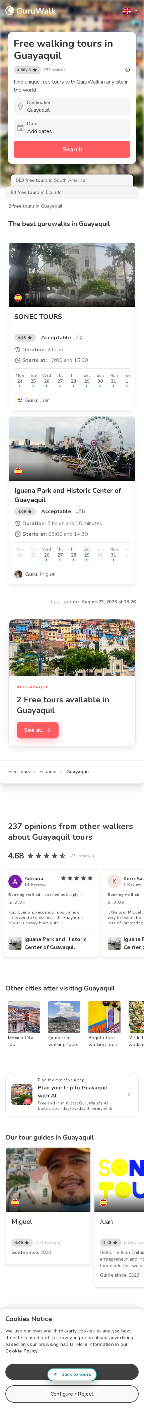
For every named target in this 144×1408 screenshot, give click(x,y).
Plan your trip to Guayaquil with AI (72, 1091)
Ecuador (48, 772)
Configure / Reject (72, 1394)
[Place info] (127, 70)
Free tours (19, 772)
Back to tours (76, 1374)
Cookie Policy (21, 1351)
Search (72, 149)
